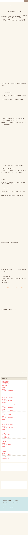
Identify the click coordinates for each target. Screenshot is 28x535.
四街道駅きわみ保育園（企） (6, 434)
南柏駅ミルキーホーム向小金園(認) (7, 410)
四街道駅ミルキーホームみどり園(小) (7, 427)
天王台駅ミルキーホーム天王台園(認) (7, 417)
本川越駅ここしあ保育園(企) (6, 457)
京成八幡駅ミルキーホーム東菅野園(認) (7, 396)
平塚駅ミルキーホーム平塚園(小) (7, 447)
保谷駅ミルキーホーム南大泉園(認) (7, 390)
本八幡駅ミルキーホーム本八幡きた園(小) (8, 400)
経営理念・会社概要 (7, 500)
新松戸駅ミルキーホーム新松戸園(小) (7, 407)
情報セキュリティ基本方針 (8, 507)
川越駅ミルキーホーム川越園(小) (7, 454)
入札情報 (16, 500)
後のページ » (24, 373)
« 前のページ (3, 373)
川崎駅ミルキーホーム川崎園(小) (7, 444)
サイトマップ (5, 502)
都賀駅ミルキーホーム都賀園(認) (7, 420)
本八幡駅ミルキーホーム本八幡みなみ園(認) (9, 403)
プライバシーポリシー (16, 502)
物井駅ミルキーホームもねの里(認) (7, 430)
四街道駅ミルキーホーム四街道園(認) (7, 423)
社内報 (4, 504)
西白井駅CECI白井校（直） (6, 437)
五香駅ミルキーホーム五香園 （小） (8, 413)
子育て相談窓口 (12, 504)
